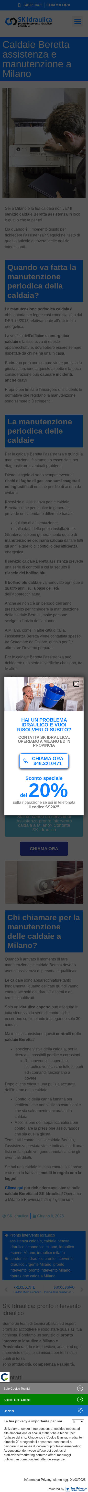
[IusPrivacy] (76, 1489)
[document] (44, 746)
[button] (76, 683)
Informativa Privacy (37, 1480)
